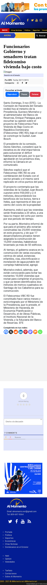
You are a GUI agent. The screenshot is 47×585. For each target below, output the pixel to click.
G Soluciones (42, 584)
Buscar (42, 35)
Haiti (7, 556)
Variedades (10, 562)
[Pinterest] (25, 332)
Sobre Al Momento (13, 576)
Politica (8, 535)
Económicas (10, 541)
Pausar (24, 94)
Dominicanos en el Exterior (16, 547)
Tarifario (8, 570)
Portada (8, 532)
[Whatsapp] (40, 332)
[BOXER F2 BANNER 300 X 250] (23, 478)
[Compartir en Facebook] (21, 83)
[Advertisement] (23, 357)
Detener (35, 94)
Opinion (8, 559)
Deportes (36, 30)
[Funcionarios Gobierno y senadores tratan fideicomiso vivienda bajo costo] (8, 72)
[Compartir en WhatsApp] (17, 83)
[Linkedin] (20, 332)
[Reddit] (16, 332)
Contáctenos (11, 573)
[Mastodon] (30, 332)
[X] (11, 332)
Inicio (5, 30)
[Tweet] (25, 83)
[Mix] (35, 332)
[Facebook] (6, 332)
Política (27, 30)
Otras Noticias (16, 30)
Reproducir (12, 94)
